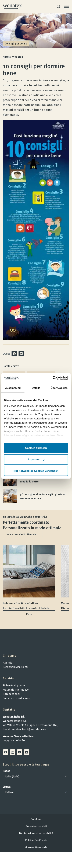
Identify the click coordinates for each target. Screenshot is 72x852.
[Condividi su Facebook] (14, 353)
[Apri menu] (66, 6)
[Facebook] (5, 752)
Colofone (36, 819)
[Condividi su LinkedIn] (21, 353)
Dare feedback (11, 694)
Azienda (7, 662)
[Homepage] (12, 6)
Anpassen (34, 459)
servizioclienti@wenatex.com (29, 729)
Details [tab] (36, 387)
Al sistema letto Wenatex (22, 534)
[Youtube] (19, 752)
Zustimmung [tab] (13, 387)
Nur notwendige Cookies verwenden (35, 470)
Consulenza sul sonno (16, 698)
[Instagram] (12, 752)
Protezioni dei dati (36, 826)
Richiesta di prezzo (14, 685)
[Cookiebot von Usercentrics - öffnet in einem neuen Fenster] (52, 378)
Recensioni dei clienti (15, 667)
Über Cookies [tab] (59, 387)
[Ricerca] (58, 6)
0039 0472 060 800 (14, 740)
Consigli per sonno (16, 43)
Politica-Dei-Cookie (36, 840)
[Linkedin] (26, 752)
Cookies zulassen (36, 447)
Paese (6, 771)
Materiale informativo (16, 689)
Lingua (6, 786)
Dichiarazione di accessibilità (36, 833)
